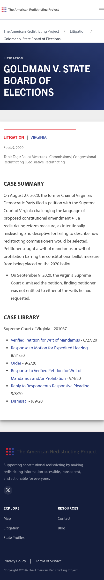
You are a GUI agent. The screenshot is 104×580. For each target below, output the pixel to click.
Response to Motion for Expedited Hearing (49, 348)
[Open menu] (101, 9)
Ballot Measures (34, 156)
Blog (61, 528)
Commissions (60, 156)
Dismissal (19, 401)
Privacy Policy (15, 560)
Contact (64, 518)
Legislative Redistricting (45, 162)
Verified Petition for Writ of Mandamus (45, 340)
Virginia (38, 137)
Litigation (78, 31)
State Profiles (14, 537)
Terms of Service (49, 560)
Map (7, 518)
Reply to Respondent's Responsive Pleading (50, 386)
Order (16, 363)
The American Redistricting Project (31, 31)
